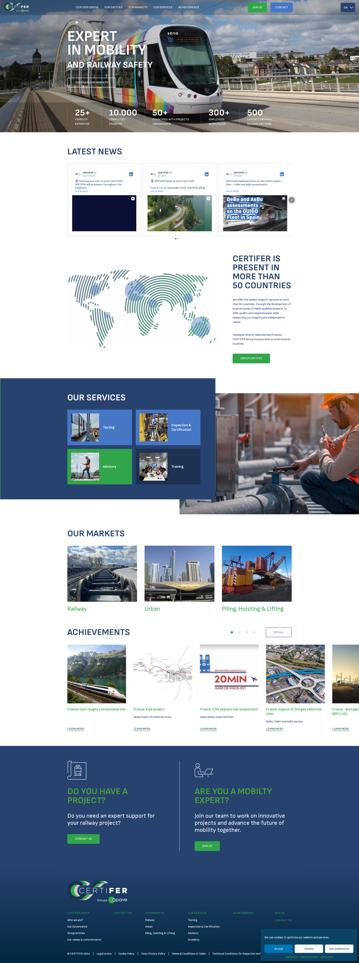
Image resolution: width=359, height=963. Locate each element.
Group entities (76, 933)
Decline (309, 948)
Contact (281, 7)
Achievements (188, 7)
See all (279, 632)
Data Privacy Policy (309, 956)
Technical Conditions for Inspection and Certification (244, 954)
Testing (109, 427)
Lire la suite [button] (81, 191)
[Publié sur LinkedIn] (131, 174)
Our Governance (77, 926)
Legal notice (327, 956)
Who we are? (75, 920)
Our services (162, 7)
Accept (278, 948)
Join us (257, 7)
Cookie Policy (292, 956)
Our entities (113, 7)
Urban (149, 926)
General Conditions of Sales (189, 954)
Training (177, 466)
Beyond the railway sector (95, 82)
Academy (194, 940)
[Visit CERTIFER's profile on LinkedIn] (78, 174)
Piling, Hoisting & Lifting (160, 933)
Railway (150, 920)
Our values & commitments (84, 940)
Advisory (109, 466)
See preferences (339, 948)
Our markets (137, 7)
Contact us (283, 920)
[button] (69, 22)
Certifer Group (87, 7)
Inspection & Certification (181, 427)
